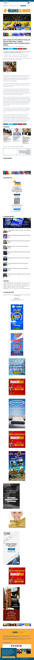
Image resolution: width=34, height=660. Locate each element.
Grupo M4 (9, 146)
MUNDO (20, 287)
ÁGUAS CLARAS (5, 146)
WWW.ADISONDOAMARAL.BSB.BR (26, 288)
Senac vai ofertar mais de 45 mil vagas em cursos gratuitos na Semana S (16, 56)
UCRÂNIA (21, 288)
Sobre (23, 658)
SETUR (12, 288)
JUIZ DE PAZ (17, 287)
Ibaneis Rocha (9, 287)
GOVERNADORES (5, 287)
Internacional (13, 287)
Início (21, 658)
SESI (10, 288)
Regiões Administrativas (6, 288)
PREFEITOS (23, 287)
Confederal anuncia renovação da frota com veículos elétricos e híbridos (11, 5)
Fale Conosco (27, 658)
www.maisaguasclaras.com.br (21, 46)
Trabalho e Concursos (16, 288)
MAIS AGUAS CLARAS (24, 5)
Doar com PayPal (17, 209)
